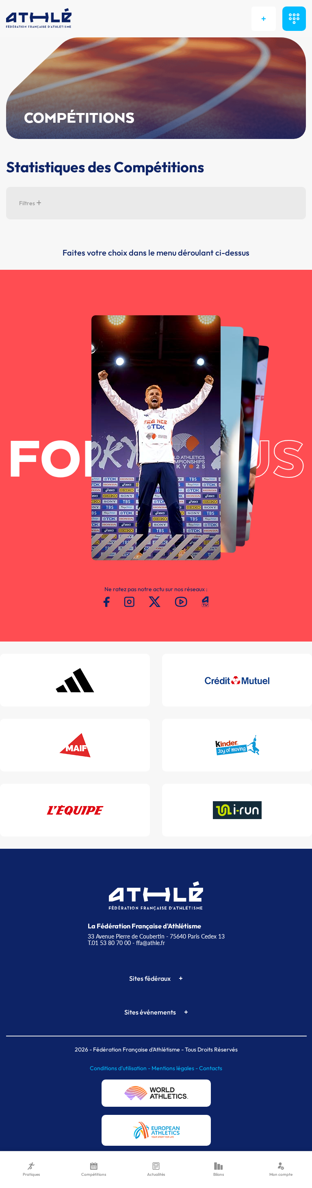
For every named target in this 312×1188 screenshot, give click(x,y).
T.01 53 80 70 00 (109, 942)
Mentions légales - (175, 1068)
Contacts (210, 1068)
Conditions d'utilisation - (121, 1068)
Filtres (27, 203)
